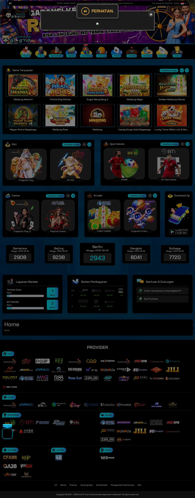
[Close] (150, 14)
